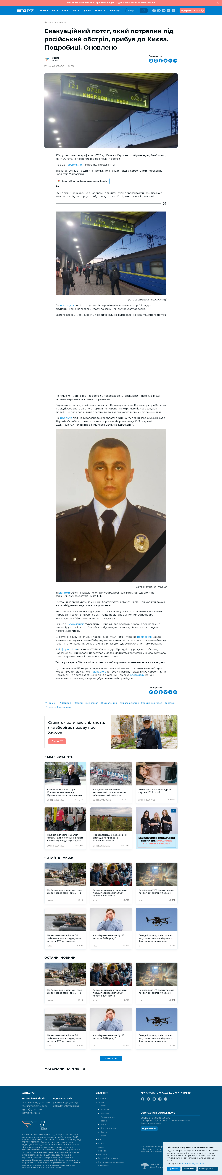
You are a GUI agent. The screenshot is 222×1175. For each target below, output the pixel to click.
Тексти (75, 10)
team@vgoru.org (31, 1113)
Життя (103, 1136)
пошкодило (98, 671)
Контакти (100, 10)
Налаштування (206, 1168)
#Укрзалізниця (109, 703)
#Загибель (66, 703)
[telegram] (168, 10)
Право (103, 1121)
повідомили (74, 164)
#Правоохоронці (129, 703)
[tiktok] (173, 10)
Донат (55, 741)
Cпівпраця (114, 10)
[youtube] (163, 10)
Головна (48, 22)
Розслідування (107, 1117)
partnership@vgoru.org (65, 1102)
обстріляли (137, 674)
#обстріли (170, 703)
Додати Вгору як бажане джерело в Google (84, 181)
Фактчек (104, 1113)
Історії (103, 1106)
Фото (103, 1124)
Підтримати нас (190, 10)
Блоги (54, 10)
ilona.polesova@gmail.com (36, 1102)
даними (64, 592)
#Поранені (51, 703)
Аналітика (105, 1109)
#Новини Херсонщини (58, 707)
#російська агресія (151, 703)
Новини (44, 10)
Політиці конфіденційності (193, 1163)
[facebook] (153, 10)
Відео (65, 10)
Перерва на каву (108, 1128)
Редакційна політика (108, 1158)
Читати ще (111, 1058)
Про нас (87, 10)
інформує (66, 417)
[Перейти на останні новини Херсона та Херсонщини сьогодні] (25, 10)
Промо (103, 1132)
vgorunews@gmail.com (34, 1106)
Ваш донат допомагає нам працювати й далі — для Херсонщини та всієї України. (111, 3)
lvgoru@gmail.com (32, 1109)
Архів (101, 1147)
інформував (67, 305)
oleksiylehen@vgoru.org (66, 1106)
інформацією (75, 623)
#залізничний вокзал (86, 703)
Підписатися (149, 1129)
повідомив (144, 636)
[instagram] (158, 10)
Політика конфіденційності (111, 1162)
